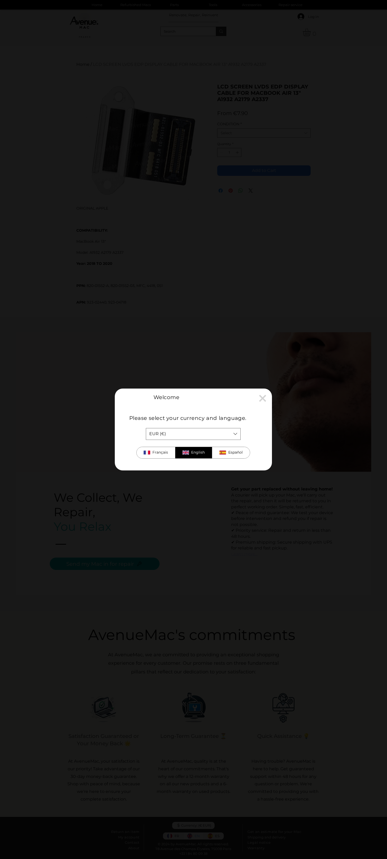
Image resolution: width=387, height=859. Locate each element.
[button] (262, 398)
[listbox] (193, 434)
